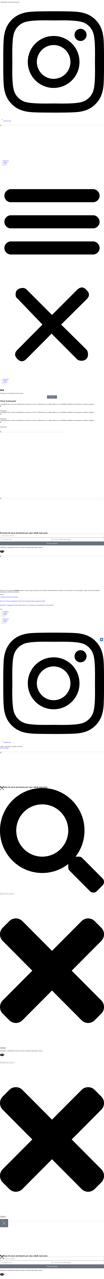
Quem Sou (6, 161)
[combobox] (7, 894)
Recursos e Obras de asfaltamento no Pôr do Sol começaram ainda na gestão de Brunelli (22, 601)
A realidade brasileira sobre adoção (9, 597)
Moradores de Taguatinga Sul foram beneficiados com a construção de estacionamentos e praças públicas (27, 605)
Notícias (5, 162)
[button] (52, 272)
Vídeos (5, 163)
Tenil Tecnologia (4, 748)
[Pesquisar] (52, 892)
